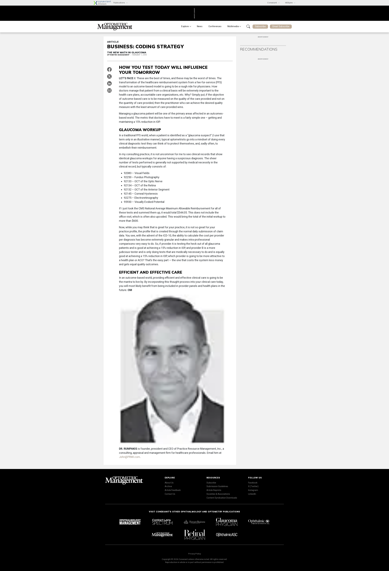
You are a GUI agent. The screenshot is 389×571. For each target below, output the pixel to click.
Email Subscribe (280, 26)
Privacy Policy (194, 553)
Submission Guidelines (217, 486)
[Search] (248, 26)
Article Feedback (173, 490)
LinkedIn (252, 494)
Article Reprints (214, 490)
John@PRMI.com (129, 456)
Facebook (252, 482)
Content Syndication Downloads (222, 498)
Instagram (253, 490)
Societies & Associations (218, 494)
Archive (168, 486)
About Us (169, 482)
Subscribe (260, 26)
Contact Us (170, 494)
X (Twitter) (253, 486)
